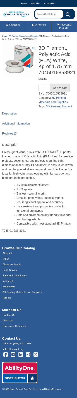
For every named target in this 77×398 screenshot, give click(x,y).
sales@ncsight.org (13, 349)
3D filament (53, 106)
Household (9, 286)
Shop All (7, 253)
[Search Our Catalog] (68, 14)
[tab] (38, 114)
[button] (34, 48)
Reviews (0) (9, 133)
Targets (7, 297)
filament (67, 106)
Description (9, 113)
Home (24, 3)
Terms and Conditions (15, 326)
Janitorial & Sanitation (15, 275)
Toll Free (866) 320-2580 (17, 343)
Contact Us (49, 3)
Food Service (10, 269)
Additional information (16, 123)
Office (6, 258)
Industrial (8, 281)
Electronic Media (12, 264)
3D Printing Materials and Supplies (23, 36)
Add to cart (60, 87)
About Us (35, 3)
